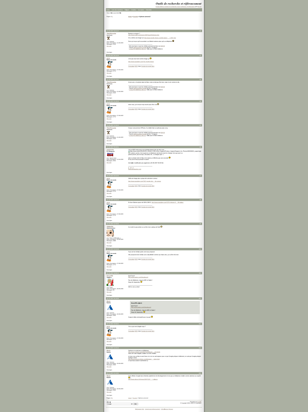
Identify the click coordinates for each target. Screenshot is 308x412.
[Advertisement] (154, 23)
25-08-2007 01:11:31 (113, 79)
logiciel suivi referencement (152, 409)
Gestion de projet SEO (147, 66)
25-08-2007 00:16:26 (113, 55)
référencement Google (139, 47)
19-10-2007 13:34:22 (113, 348)
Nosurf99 (110, 276)
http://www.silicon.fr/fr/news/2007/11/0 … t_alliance (143, 379)
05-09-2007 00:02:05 (113, 175)
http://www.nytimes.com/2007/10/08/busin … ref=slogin (144, 352)
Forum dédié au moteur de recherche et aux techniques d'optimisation (175, 6)
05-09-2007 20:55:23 (113, 199)
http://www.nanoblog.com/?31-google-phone (141, 61)
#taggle (199, 6)
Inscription (141, 10)
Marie (108, 301)
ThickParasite (111, 33)
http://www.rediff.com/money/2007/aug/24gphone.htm (143, 35)
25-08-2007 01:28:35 (113, 101)
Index (108, 10)
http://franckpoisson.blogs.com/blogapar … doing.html (144, 359)
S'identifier (149, 10)
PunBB (199, 401)
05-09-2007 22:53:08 (113, 249)
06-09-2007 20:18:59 (113, 298)
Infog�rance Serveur (167, 409)
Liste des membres (117, 10)
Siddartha (110, 226)
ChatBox (133, 10)
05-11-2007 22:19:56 (113, 373)
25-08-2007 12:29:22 (113, 125)
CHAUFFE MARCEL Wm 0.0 (137, 49)
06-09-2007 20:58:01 (113, 324)
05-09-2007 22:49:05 (113, 223)
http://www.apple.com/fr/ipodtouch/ (138, 277)
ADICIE (162, 46)
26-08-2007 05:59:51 (113, 147)
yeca (108, 58)
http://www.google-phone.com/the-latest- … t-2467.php (160, 38)
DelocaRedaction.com (134, 169)
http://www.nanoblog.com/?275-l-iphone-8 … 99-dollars (167, 202)
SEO (136, 66)
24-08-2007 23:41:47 (113, 31)
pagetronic (110, 150)
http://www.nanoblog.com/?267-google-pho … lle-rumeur (144, 181)
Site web (109, 46)
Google (135, 16)
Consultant (131, 66)
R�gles (127, 10)
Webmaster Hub (139, 409)
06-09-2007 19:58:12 (113, 273)
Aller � (109, 402)
